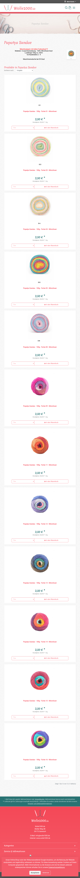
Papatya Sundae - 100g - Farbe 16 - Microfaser (40, 760)
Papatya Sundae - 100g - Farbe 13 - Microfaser (40, 583)
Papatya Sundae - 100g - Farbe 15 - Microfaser (40, 701)
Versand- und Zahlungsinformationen (40, 803)
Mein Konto (71, 2)
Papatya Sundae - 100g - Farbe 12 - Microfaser (40, 524)
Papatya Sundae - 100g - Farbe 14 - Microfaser (40, 642)
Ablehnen (45, 873)
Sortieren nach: (9, 70)
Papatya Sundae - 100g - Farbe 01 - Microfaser (40, 111)
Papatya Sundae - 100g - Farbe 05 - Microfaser (40, 288)
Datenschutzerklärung (57, 867)
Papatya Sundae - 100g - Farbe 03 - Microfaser (40, 170)
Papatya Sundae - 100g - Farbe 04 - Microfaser (40, 229)
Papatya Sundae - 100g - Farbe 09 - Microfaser (40, 406)
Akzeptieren (35, 873)
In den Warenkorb (52, 128)
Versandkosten (39, 799)
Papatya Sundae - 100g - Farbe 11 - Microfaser (40, 465)
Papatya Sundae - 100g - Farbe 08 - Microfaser (40, 347)
